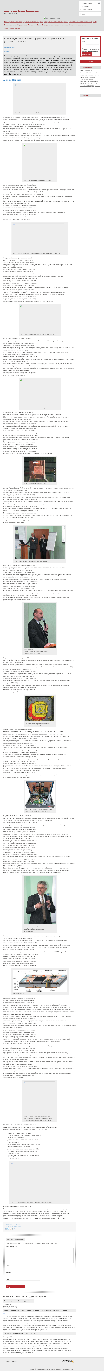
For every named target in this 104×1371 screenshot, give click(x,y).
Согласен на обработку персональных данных (90, 50)
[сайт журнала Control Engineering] (81, 1361)
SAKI (90, 77)
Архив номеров (87, 9)
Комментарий (11, 1247)
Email (8, 1272)
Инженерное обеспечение (13, 22)
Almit (89, 83)
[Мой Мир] (12, 1228)
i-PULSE (95, 88)
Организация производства (33, 22)
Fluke (81, 88)
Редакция (14, 11)
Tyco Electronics (84, 79)
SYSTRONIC (96, 75)
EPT (89, 88)
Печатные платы (10, 25)
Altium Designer (88, 86)
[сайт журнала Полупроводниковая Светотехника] (52, 1361)
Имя (83, 42)
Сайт (7, 1279)
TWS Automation (88, 75)
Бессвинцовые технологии (13, 28)
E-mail (83, 46)
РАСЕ (92, 88)
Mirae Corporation (84, 81)
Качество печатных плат (77, 25)
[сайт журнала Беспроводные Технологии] (67, 1361)
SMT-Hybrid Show (90, 73)
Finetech (82, 73)
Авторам (6, 11)
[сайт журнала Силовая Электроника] (24, 1361)
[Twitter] (8, 1228)
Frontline (97, 86)
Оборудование (22, 25)
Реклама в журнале (32, 11)
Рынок (65, 22)
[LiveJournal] (15, 1228)
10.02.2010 (9, 1224)
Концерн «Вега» (95, 83)
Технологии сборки (34, 25)
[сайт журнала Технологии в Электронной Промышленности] (36, 1361)
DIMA (86, 83)
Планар (82, 83)
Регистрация (13, 13)
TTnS (81, 86)
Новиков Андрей (9, 47)
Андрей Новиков (12, 80)
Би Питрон (95, 81)
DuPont (86, 77)
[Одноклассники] (10, 1228)
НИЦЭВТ (85, 88)
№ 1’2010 (7, 52)
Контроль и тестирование (53, 22)
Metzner (93, 77)
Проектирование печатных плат (80, 22)
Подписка (85, 6)
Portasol (93, 70)
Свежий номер (87, 3)
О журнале (21, 11)
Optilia (82, 77)
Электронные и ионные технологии (55, 25)
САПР (94, 22)
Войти (5, 13)
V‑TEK (96, 73)
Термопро (87, 71)
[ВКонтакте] (6, 1228)
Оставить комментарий (13, 1226)
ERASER (82, 75)
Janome (91, 79)
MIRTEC (82, 70)
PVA (91, 81)
